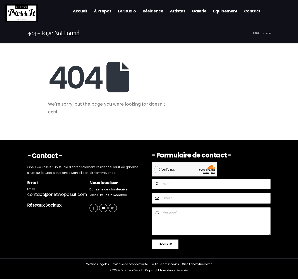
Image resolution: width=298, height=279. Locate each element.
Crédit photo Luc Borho (197, 264)
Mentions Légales (97, 264)
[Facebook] (93, 208)
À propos (102, 11)
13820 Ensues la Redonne (108, 195)
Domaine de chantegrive (108, 189)
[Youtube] (103, 208)
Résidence (153, 11)
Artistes (177, 11)
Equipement (225, 11)
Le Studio (127, 11)
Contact (252, 11)
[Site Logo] (21, 13)
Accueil (80, 11)
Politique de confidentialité (130, 264)
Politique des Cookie (164, 264)
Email (31, 189)
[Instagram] (112, 208)
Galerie (199, 11)
